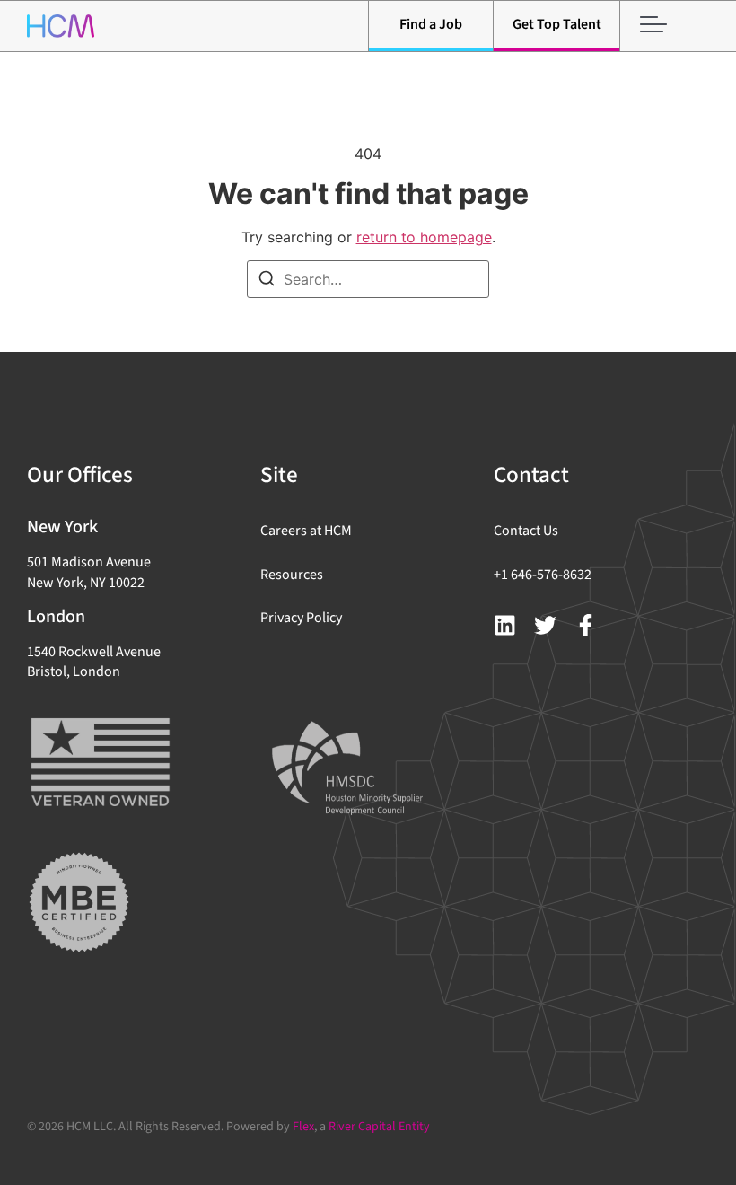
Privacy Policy (301, 618)
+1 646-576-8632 (542, 574)
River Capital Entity (379, 1127)
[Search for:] (368, 279)
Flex (303, 1127)
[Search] (266, 281)
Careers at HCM (306, 530)
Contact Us (526, 530)
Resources (291, 574)
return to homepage (424, 237)
